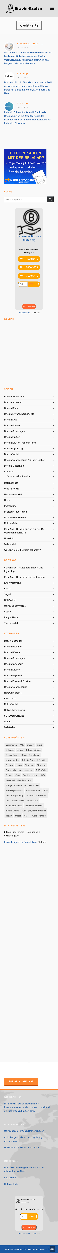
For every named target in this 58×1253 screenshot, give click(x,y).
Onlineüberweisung (14, 710)
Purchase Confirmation (19, 476)
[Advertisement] (29, 353)
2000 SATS (32, 267)
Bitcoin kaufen (12, 437)
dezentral (10, 780)
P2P (24, 810)
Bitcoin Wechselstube (15, 687)
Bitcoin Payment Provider (17, 681)
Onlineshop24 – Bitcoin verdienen (22, 1147)
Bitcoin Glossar (12, 425)
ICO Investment (12, 583)
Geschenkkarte (24, 780)
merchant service (14, 805)
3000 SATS (32, 275)
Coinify (26, 775)
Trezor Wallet (11, 623)
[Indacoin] (9, 106)
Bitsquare (29, 765)
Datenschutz (11, 483)
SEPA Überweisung (14, 715)
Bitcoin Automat (13, 402)
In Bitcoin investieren (15, 511)
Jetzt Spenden (29, 306)
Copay (7, 611)
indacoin (30, 795)
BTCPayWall (34, 313)
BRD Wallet (10, 600)
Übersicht (9, 538)
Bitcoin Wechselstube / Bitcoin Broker (24, 460)
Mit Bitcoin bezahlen (15, 517)
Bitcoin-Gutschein (14, 465)
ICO (46, 790)
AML (22, 745)
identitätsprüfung (14, 795)
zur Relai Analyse (21, 1081)
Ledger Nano (11, 617)
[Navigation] (52, 8)
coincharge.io (11, 835)
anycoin (30, 745)
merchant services (34, 805)
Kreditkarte (10, 698)
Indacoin (22, 103)
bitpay (19, 765)
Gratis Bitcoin (11, 488)
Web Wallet (10, 727)
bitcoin (20, 750)
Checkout (9, 471)
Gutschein (34, 785)
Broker (9, 775)
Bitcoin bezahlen (13, 646)
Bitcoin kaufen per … (30, 43)
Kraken (7, 588)
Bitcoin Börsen (12, 652)
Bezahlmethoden (13, 641)
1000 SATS (32, 259)
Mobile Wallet (11, 704)
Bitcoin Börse (11, 408)
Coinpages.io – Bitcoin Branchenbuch (24, 1131)
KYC (8, 800)
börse (17, 775)
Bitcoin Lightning (13, 448)
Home (7, 500)
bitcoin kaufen (12, 760)
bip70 (39, 745)
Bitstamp (22, 73)
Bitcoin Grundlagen (14, 431)
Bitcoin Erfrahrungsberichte (19, 414)
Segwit (8, 594)
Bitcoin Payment (13, 675)
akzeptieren (11, 745)
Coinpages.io (33, 832)
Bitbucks (10, 750)
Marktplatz (32, 800)
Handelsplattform (14, 790)
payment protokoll (37, 810)
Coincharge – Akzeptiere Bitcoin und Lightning (23, 569)
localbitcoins (18, 800)
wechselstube (39, 816)
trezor (18, 816)
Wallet (7, 721)
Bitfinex (9, 765)
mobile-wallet (12, 810)
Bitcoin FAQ (10, 419)
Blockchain (11, 770)
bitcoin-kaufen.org (14, 832)
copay (35, 775)
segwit (9, 816)
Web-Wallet (10, 544)
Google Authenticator (16, 785)
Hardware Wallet (13, 692)
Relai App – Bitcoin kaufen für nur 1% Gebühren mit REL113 (24, 531)
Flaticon (42, 842)
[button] (50, 199)
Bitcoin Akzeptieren (14, 396)
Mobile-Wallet (11, 523)
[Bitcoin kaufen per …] (9, 47)
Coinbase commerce (15, 606)
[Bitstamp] (9, 77)
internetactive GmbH (15, 1171)
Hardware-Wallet (13, 494)
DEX (43, 775)
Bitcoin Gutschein (13, 664)
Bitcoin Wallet (11, 454)
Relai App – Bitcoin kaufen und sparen (24, 577)
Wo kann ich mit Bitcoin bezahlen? (22, 550)
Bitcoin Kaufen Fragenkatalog (20, 442)
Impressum (10, 506)
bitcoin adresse (33, 750)
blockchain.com (26, 770)
